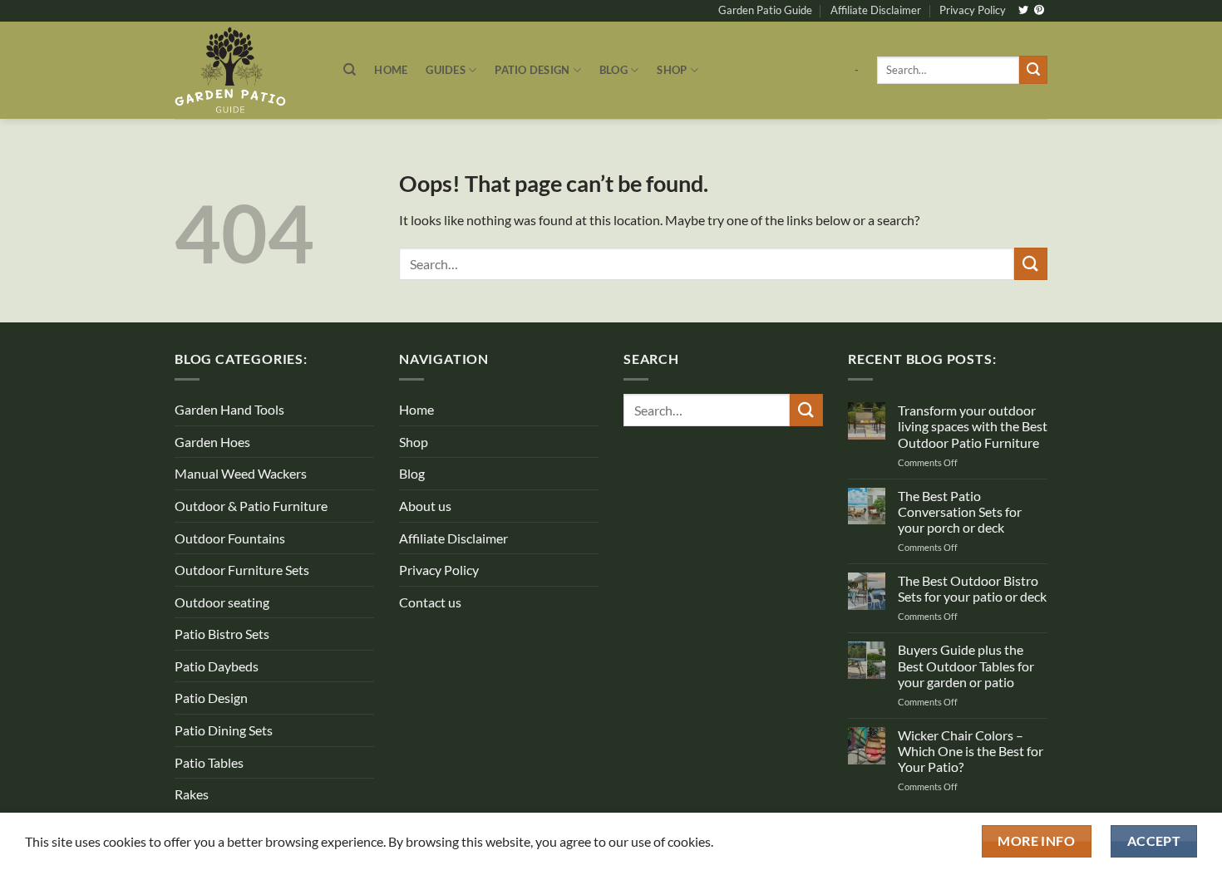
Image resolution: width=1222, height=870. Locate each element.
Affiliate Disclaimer (875, 10)
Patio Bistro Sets (222, 633)
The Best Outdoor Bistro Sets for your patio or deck (972, 588)
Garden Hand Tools (229, 409)
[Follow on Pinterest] (1039, 11)
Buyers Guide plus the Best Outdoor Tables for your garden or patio (966, 665)
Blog (613, 69)
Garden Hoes (212, 442)
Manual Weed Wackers (241, 473)
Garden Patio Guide (765, 10)
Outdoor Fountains (230, 538)
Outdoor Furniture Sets (242, 570)
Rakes (192, 794)
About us (425, 506)
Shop (672, 69)
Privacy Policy (972, 10)
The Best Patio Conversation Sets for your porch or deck (960, 511)
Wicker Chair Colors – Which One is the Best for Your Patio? (970, 750)
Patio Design (532, 69)
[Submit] (1033, 70)
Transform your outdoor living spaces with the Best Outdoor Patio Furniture (972, 426)
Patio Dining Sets (224, 730)
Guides (446, 69)
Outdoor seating (222, 602)
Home (390, 69)
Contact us (430, 602)
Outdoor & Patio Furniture (251, 506)
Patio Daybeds (217, 666)
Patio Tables (209, 762)
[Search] (349, 70)
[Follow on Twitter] (1023, 11)
